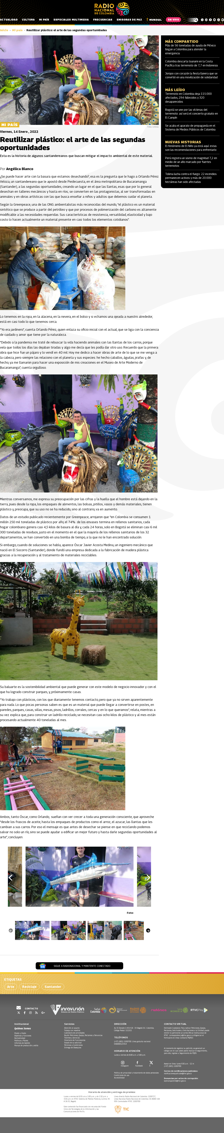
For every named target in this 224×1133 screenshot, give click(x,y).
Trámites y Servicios (72, 1038)
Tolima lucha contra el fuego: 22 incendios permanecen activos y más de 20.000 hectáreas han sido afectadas (191, 178)
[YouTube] (214, 20)
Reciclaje (29, 987)
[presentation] (11, 877)
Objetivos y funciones (22, 1036)
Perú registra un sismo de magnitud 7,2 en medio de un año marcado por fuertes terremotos (191, 162)
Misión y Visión (20, 1033)
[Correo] (222, 20)
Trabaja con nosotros (72, 1030)
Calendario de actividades (74, 1033)
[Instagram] (206, 20)
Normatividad (19, 1038)
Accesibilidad (119, 1078)
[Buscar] (192, 20)
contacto (31, 1008)
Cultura (28, 19)
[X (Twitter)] (202, 20)
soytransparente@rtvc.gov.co (175, 1081)
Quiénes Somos (22, 1028)
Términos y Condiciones (73, 1045)
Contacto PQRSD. (187, 1038)
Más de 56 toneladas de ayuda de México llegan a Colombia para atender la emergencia (190, 49)
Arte (10, 987)
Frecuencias (103, 19)
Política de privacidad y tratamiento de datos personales (136, 1073)
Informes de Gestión (22, 1043)
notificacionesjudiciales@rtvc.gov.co (178, 1073)
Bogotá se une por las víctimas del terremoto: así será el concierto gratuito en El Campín (191, 113)
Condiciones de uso (121, 1075)
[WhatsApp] (218, 20)
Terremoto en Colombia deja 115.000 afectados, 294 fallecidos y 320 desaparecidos (188, 97)
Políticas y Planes (21, 1040)
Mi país (44, 19)
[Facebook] (210, 20)
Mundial (155, 19)
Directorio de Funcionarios (74, 1040)
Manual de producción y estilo (26, 1045)
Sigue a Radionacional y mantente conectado (82, 965)
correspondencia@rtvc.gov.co (180, 1035)
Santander (53, 987)
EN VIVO (173, 19)
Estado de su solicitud (73, 1043)
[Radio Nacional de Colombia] (112, 9)
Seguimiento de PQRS (188, 1053)
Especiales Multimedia (71, 19)
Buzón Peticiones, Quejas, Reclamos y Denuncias (83, 1035)
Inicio (4, 30)
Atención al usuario (71, 1028)
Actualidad (9, 19)
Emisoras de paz (129, 19)
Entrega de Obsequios (72, 1047)
